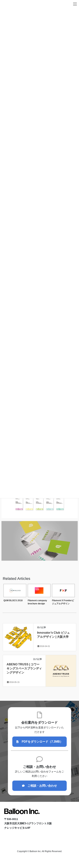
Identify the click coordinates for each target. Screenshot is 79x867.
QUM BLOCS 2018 (13, 600)
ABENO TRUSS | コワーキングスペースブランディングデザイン (24, 668)
